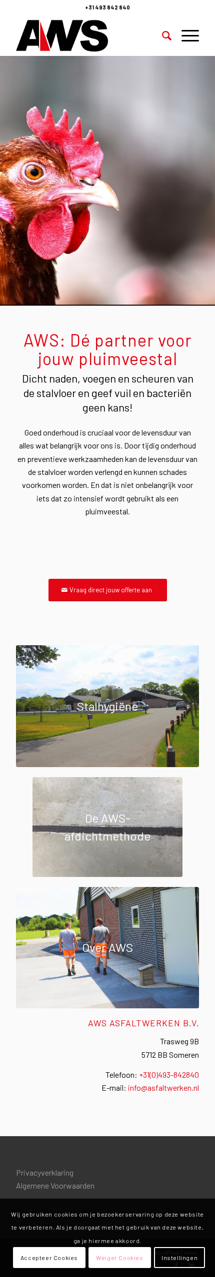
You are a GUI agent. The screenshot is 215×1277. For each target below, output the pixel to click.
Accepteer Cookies (49, 1257)
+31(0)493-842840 (169, 1074)
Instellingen (180, 1257)
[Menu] (185, 35)
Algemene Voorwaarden (55, 1185)
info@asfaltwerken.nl (163, 1087)
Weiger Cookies (119, 1257)
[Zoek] (162, 35)
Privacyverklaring (45, 1172)
